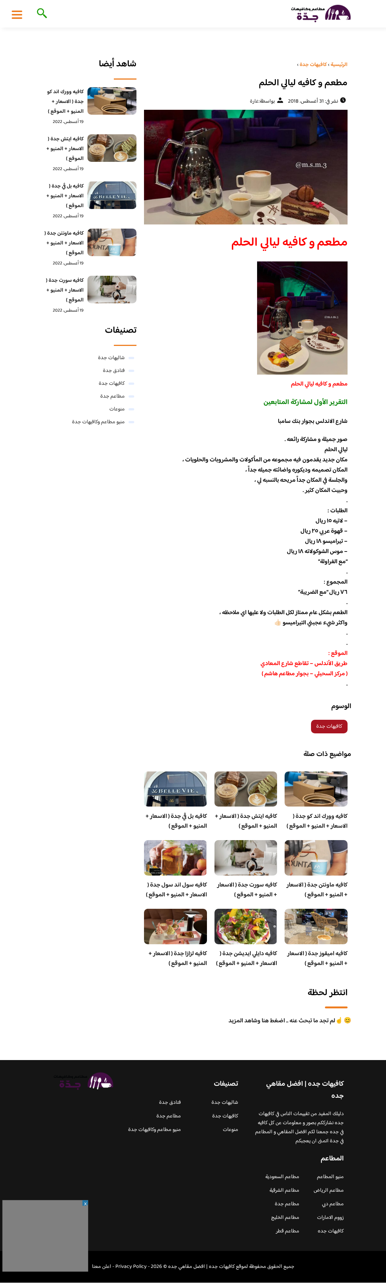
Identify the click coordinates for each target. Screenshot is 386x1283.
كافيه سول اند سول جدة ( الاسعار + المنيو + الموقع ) (176, 890)
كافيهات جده (331, 1231)
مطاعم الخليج (285, 1217)
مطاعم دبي (333, 1204)
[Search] (40, 14)
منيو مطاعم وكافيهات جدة (98, 422)
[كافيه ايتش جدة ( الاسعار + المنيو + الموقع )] (111, 148)
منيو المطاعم (330, 1177)
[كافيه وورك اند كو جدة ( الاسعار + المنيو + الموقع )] (111, 101)
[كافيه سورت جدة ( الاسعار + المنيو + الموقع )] (111, 289)
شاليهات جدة (111, 358)
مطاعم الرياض (329, 1190)
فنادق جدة (114, 370)
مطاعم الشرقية (284, 1190)
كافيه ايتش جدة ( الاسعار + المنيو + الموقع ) (246, 821)
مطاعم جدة (112, 396)
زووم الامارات (330, 1217)
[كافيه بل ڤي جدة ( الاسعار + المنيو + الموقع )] (111, 195)
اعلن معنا (101, 1266)
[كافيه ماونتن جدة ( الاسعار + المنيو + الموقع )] (111, 242)
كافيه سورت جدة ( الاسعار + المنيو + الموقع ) (247, 890)
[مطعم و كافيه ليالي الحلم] (246, 167)
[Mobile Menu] (17, 14)
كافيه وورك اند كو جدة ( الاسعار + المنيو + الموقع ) (317, 821)
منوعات (117, 409)
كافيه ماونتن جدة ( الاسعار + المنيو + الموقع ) (317, 890)
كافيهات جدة (329, 726)
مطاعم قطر (287, 1231)
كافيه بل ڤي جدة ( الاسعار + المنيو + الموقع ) (176, 821)
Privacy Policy (131, 1266)
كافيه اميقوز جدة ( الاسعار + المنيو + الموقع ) (317, 959)
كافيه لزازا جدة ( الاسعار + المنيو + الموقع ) (178, 959)
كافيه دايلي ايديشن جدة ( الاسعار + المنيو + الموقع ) (246, 959)
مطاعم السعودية (282, 1177)
